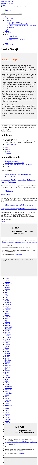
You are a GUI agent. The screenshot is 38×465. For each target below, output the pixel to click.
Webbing (11, 27)
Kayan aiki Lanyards (15, 22)
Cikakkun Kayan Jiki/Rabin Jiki (18, 24)
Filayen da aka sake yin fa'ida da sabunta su (19, 209)
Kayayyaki (8, 20)
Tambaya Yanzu (6, 131)
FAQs (6, 29)
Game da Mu (9, 18)
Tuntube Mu (8, 32)
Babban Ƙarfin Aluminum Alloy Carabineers (22, 25)
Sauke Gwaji (13, 36)
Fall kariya (5, 194)
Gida (6, 17)
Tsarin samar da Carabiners (17, 39)
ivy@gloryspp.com (10, 144)
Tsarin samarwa (13, 38)
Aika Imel (4, 221)
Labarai (7, 31)
